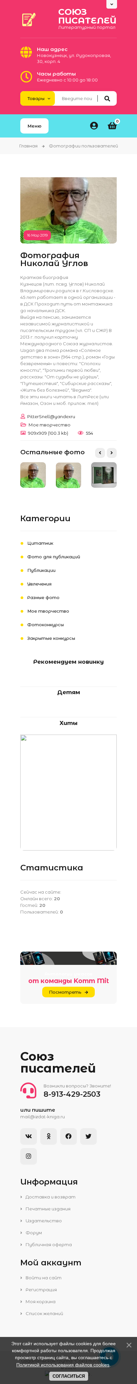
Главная (28, 145)
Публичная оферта (48, 1244)
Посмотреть (65, 992)
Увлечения (39, 583)
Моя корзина (40, 1301)
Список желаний (44, 1313)
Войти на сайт (43, 1277)
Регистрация (41, 1289)
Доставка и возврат (50, 1196)
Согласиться (69, 1376)
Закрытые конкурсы (51, 638)
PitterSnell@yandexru (51, 416)
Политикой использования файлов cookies (62, 1364)
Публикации (41, 570)
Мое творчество (49, 424)
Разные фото (43, 597)
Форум (33, 1232)
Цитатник (40, 543)
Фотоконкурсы (45, 624)
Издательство (43, 1220)
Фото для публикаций (53, 556)
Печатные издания (47, 1208)
